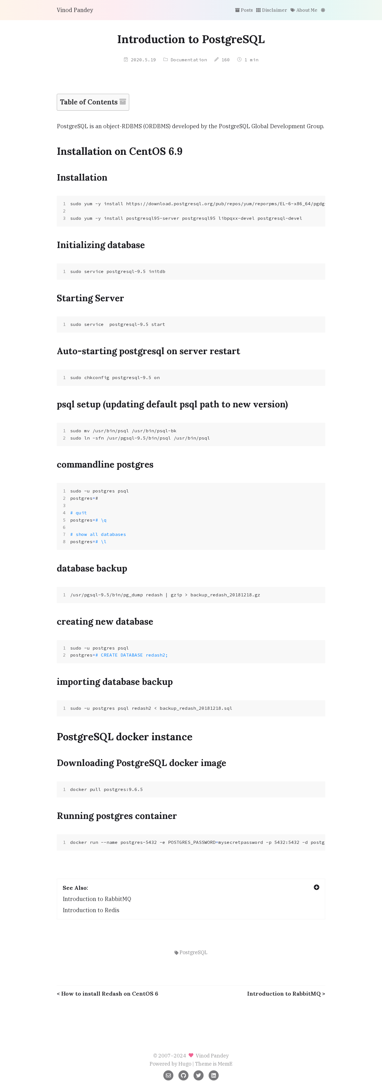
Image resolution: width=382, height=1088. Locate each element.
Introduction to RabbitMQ (97, 899)
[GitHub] (183, 1075)
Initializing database (101, 245)
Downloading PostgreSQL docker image (141, 763)
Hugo (184, 1064)
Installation (82, 177)
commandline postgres (105, 464)
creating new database (105, 621)
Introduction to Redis (91, 910)
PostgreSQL (193, 952)
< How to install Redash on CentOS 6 (107, 993)
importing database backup (115, 681)
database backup (92, 568)
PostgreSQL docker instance (124, 736)
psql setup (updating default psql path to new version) (172, 404)
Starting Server (90, 298)
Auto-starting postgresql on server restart (148, 351)
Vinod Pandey (75, 10)
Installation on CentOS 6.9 (120, 151)
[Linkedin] (214, 1075)
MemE (225, 1064)
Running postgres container (117, 815)
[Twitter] (199, 1075)
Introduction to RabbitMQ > (286, 993)
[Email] (168, 1075)
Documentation (189, 59)
